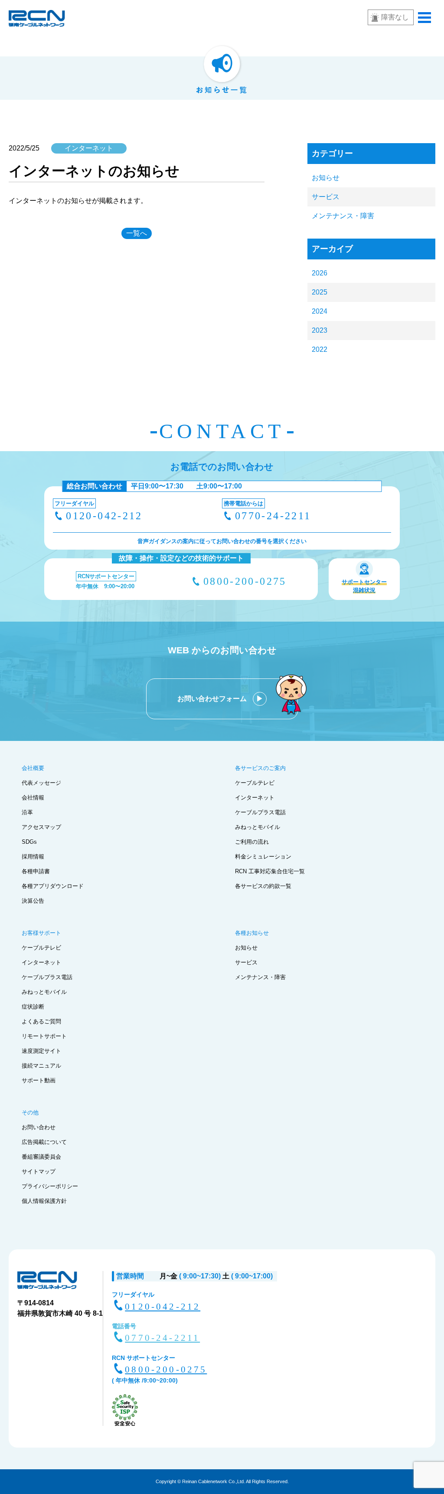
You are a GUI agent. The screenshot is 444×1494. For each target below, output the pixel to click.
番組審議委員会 (41, 1156)
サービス (326, 196)
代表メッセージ (41, 783)
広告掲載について (44, 1142)
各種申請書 (36, 871)
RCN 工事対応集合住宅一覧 (270, 871)
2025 (319, 292)
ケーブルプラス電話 (260, 812)
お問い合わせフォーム (212, 698)
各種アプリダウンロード (53, 886)
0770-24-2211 (273, 515)
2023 (319, 330)
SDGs (29, 842)
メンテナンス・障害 (343, 216)
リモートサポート (44, 1036)
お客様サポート (41, 933)
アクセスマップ (41, 827)
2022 (319, 349)
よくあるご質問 (41, 1021)
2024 (319, 311)
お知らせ (326, 177)
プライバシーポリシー (50, 1186)
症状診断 (33, 1006)
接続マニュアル (41, 1065)
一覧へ (136, 233)
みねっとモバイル (257, 827)
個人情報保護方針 (44, 1201)
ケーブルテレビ (254, 783)
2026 (319, 273)
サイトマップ (39, 1171)
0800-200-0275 (245, 581)
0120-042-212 (104, 515)
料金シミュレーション (263, 856)
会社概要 (33, 768)
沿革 (27, 812)
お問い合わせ (39, 1127)
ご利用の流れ (252, 842)
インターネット (254, 797)
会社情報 (33, 797)
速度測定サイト (41, 1051)
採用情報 (33, 856)
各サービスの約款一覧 (263, 886)
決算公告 (33, 901)
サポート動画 (39, 1080)
